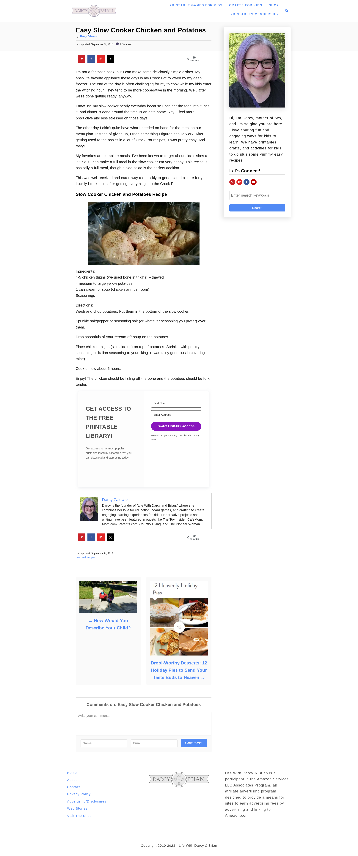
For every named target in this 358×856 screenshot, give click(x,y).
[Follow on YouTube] (254, 182)
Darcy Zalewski (89, 36)
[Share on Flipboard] (101, 59)
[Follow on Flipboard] (239, 182)
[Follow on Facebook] (246, 182)
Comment (194, 743)
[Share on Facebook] (91, 59)
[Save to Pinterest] (81, 59)
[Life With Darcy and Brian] (94, 11)
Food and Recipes (85, 557)
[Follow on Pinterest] (232, 182)
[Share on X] (110, 59)
